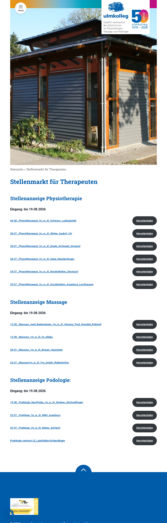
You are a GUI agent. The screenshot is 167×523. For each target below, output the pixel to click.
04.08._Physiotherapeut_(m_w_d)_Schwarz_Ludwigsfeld (43, 220)
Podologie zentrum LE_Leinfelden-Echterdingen (37, 440)
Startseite (16, 169)
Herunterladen (144, 220)
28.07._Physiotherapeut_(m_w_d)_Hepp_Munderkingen (42, 258)
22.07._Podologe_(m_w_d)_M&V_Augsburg (35, 415)
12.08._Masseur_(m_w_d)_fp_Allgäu (31, 336)
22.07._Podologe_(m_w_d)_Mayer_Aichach (35, 427)
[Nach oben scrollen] (83, 473)
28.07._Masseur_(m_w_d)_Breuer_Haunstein (36, 349)
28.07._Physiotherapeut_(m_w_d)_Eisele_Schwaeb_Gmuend (45, 246)
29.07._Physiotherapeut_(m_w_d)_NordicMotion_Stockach (44, 271)
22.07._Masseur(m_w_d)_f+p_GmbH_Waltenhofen (39, 362)
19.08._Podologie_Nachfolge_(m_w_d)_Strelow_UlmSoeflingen (46, 402)
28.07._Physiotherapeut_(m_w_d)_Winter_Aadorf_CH (41, 233)
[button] (9, 514)
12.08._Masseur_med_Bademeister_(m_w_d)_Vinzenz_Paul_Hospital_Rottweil (55, 324)
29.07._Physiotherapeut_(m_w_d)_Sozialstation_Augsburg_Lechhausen (51, 284)
